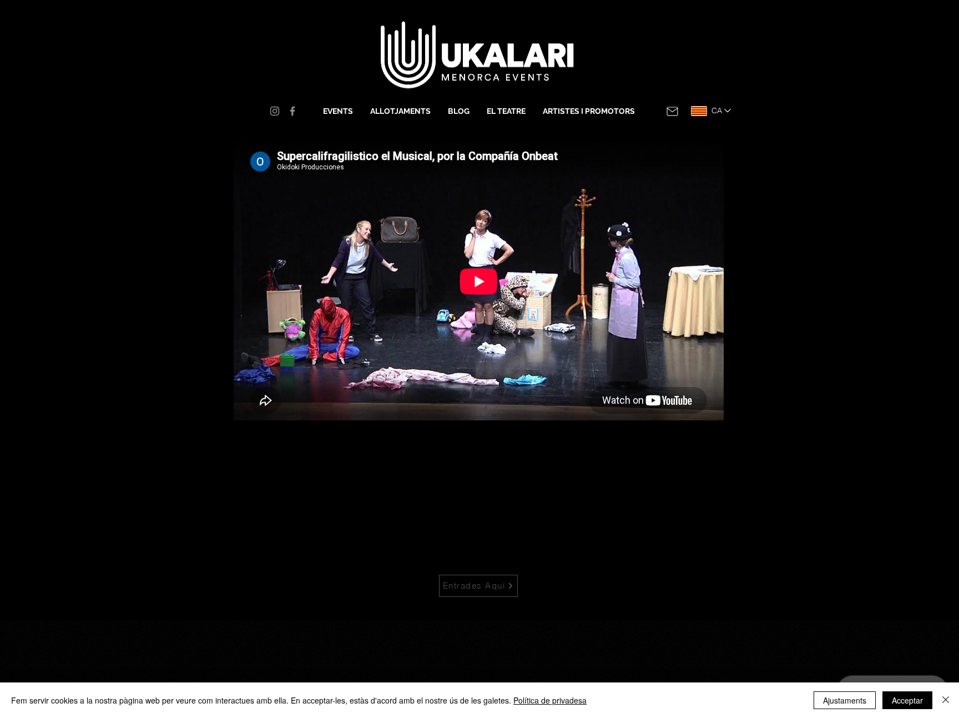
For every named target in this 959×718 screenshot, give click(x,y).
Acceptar (907, 700)
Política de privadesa (550, 700)
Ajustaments (844, 700)
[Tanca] (945, 700)
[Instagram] (275, 111)
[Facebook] (292, 111)
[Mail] (672, 111)
